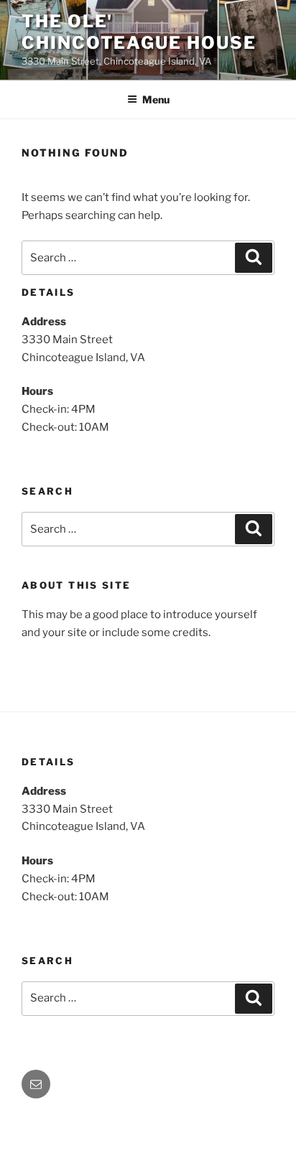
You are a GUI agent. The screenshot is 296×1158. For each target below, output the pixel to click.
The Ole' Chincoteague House (139, 32)
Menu (156, 99)
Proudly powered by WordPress (94, 1124)
